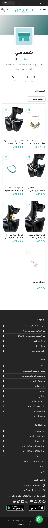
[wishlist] (9, 10)
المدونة (19, 3)
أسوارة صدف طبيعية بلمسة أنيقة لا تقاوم (14, 189)
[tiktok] (18, 502)
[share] (16, 59)
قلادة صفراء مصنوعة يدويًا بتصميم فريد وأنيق (36, 142)
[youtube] (31, 502)
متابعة (27, 59)
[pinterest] (14, 502)
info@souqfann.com (31, 490)
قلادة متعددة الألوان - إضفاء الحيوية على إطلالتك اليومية (36, 189)
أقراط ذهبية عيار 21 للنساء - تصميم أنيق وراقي (14, 236)
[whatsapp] (27, 502)
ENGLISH (7, 3)
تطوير (24, 524)
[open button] (44, 10)
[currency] (13, 3)
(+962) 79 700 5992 (32, 485)
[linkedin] (22, 502)
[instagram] (35, 502)
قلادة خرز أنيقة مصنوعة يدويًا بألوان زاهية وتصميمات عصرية (13, 142)
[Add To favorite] (29, 110)
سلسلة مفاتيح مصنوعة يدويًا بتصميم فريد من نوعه (36, 283)
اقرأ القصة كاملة (24, 68)
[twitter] (39, 502)
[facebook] (44, 502)
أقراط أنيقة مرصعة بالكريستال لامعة (37, 236)
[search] (39, 10)
